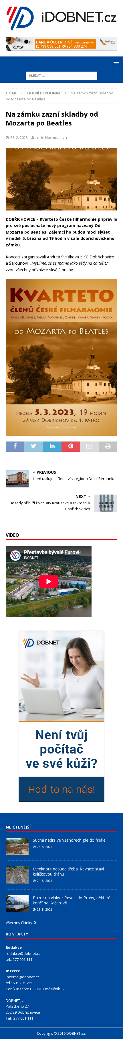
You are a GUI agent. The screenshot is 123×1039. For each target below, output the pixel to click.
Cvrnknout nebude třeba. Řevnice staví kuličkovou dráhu (68, 871)
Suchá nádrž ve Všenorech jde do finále (69, 840)
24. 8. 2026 (44, 880)
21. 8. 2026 (44, 909)
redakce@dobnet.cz (23, 953)
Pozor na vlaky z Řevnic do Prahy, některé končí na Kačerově (71, 900)
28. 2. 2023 (19, 137)
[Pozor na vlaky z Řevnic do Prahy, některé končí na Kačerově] (17, 903)
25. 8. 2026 (44, 846)
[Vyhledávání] (61, 75)
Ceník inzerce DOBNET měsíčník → (35, 988)
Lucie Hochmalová (51, 137)
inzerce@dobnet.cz (22, 976)
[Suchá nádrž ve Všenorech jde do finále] (17, 846)
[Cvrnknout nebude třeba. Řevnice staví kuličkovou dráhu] (17, 875)
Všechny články (20, 922)
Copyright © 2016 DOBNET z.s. (61, 1033)
